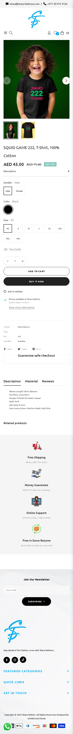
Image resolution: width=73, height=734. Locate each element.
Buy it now (36, 281)
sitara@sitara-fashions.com (25, 3)
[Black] (8, 209)
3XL (8, 238)
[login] (48, 32)
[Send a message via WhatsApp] (7, 726)
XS (8, 228)
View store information (22, 307)
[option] (36, 79)
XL (49, 228)
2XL (60, 228)
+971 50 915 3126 (57, 3)
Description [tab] (12, 381)
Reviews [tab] (48, 381)
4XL (18, 238)
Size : (9, 220)
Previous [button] (7, 81)
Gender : (12, 182)
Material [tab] (31, 381)
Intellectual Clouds (37, 718)
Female (19, 190)
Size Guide (15, 249)
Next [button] (66, 81)
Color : (11, 201)
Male (7, 190)
